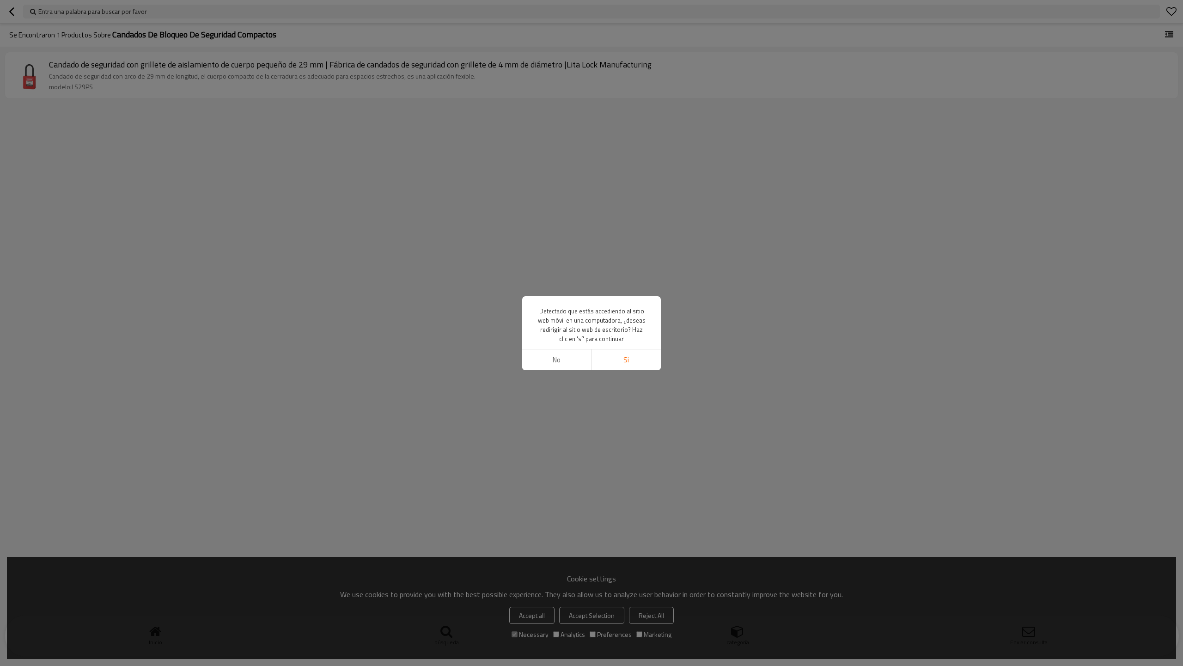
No (557, 359)
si (626, 359)
